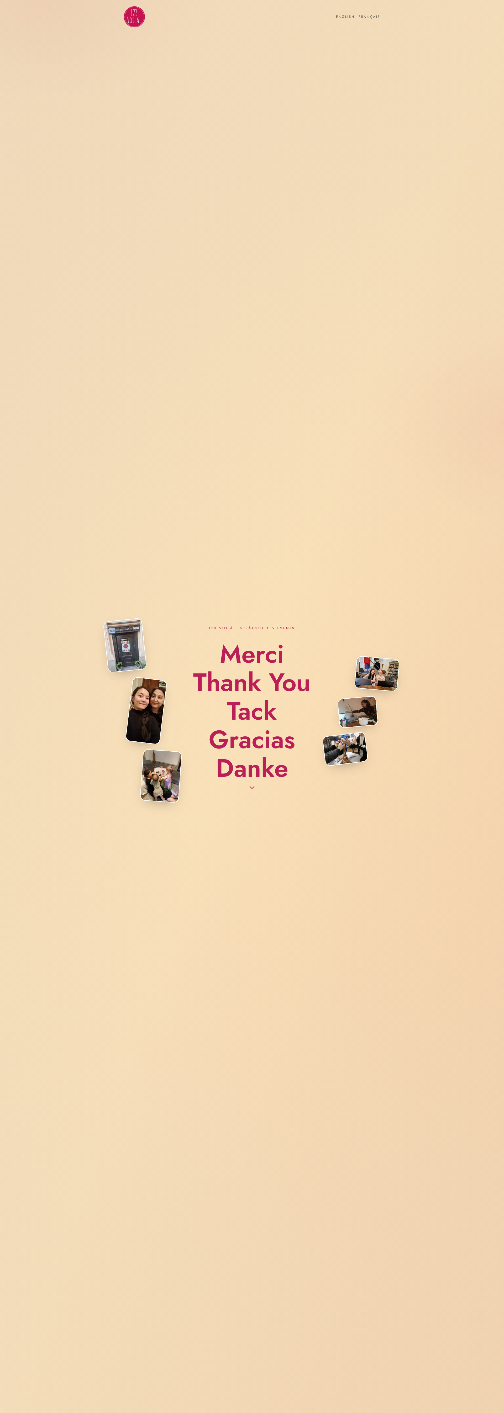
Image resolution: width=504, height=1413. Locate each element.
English (345, 16)
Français (369, 16)
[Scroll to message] (252, 789)
